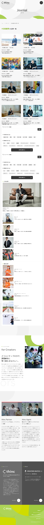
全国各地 (26, 71)
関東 (11, 137)
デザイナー (5, 145)
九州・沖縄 (25, 137)
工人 (4, 143)
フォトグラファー (12, 145)
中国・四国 (19, 137)
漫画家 (17, 143)
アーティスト (32, 143)
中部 (14, 137)
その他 (12, 47)
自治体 (8, 143)
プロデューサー (20, 145)
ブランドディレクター (34, 71)
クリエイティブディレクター (29, 145)
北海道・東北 (5, 47)
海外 (34, 137)
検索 (39, 129)
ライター (12, 143)
